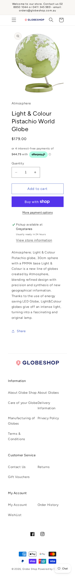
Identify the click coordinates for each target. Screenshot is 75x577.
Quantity (18, 163)
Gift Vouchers (19, 477)
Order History (48, 505)
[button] (14, 20)
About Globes (48, 392)
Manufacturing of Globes (21, 420)
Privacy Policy (48, 418)
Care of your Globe (22, 403)
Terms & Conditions (16, 436)
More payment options (37, 212)
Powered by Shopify (51, 568)
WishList (15, 515)
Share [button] (21, 331)
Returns (44, 467)
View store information (34, 240)
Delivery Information (47, 405)
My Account (17, 505)
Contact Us (17, 467)
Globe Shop (29, 568)
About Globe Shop (22, 392)
